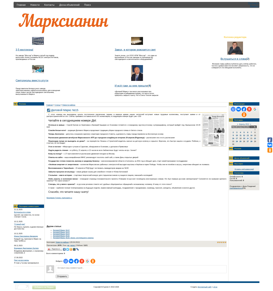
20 (248, 138)
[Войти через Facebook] (76, 261)
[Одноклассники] (71, 249)
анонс (72, 245)
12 (244, 135)
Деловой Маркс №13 (61, 232)
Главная (21, 4)
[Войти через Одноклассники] (93, 261)
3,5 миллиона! (24, 49)
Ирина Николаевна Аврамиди (26, 236)
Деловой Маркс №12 (61, 230)
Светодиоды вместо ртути (32, 80)
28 (251, 141)
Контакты (49, 4)
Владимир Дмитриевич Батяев (26, 248)
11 (240, 135)
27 (248, 141)
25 (240, 141)
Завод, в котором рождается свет (135, 49)
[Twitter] (67, 249)
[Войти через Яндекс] (81, 261)
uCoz (215, 287)
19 (244, 138)
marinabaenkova (236, 188)
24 (237, 141)
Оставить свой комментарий (244, 169)
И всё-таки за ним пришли (131, 85)
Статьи (57, 105)
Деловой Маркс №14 (61, 234)
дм (68, 245)
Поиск (87, 4)
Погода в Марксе (253, 4)
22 (255, 138)
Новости (34, 4)
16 (233, 138)
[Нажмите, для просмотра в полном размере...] (214, 145)
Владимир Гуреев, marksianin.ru (59, 198)
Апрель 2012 (244, 124)
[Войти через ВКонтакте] (71, 261)
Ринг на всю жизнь (21, 260)
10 (237, 135)
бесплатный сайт (204, 287)
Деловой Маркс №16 (61, 236)
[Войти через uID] (65, 261)
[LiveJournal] (77, 249)
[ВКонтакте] (64, 249)
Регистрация (239, 104)
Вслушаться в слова (233, 58)
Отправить (62, 276)
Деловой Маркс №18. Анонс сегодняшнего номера (73, 238)
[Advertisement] (29, 155)
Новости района (68, 105)
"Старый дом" (19, 224)
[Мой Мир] (74, 249)
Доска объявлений (69, 4)
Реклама (22, 104)
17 (237, 138)
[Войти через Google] (87, 261)
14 (251, 135)
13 (248, 135)
